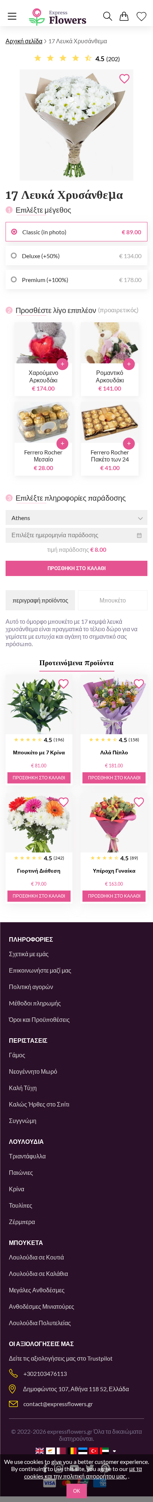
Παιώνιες (21, 1172)
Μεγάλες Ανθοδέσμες (37, 1289)
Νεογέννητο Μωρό (33, 1071)
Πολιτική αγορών (31, 986)
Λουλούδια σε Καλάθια (38, 1273)
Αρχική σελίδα (24, 40)
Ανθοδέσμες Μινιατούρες (41, 1306)
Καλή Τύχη (23, 1087)
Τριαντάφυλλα (27, 1156)
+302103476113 (45, 1373)
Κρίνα (16, 1188)
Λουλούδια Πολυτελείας (40, 1322)
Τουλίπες (20, 1205)
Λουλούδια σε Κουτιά (36, 1257)
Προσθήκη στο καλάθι (77, 568)
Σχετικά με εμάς (29, 953)
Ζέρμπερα (22, 1221)
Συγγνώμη (22, 1120)
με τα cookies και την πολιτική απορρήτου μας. (83, 1472)
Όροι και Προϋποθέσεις (39, 1019)
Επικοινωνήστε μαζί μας (40, 970)
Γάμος (17, 1054)
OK (76, 1491)
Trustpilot (100, 1358)
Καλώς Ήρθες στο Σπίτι (39, 1104)
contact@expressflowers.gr (58, 1403)
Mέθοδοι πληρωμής (35, 1003)
